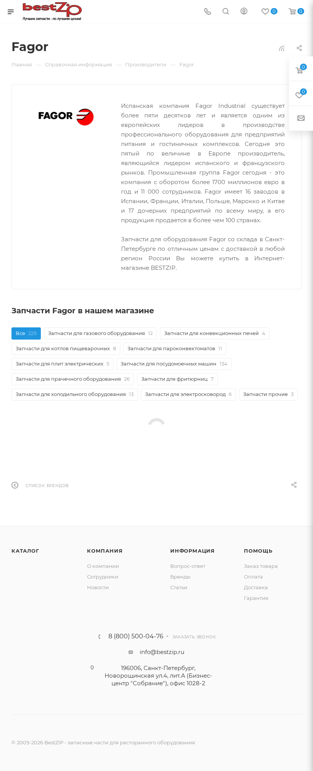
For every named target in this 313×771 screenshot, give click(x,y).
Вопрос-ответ (187, 566)
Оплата (253, 577)
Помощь (258, 551)
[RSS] (281, 48)
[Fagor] (66, 117)
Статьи (178, 587)
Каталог (25, 551)
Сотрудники (102, 577)
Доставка (256, 587)
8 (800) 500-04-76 (135, 636)
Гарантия (256, 598)
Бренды (180, 577)
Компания (105, 551)
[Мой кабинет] (243, 12)
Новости (98, 587)
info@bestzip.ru (162, 652)
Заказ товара (261, 566)
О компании (103, 566)
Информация (192, 551)
